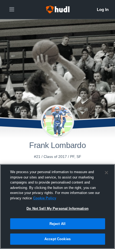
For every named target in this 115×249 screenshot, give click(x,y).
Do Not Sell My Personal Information (57, 209)
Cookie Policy (44, 198)
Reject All (57, 224)
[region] (57, 206)
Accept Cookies (57, 239)
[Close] (106, 172)
